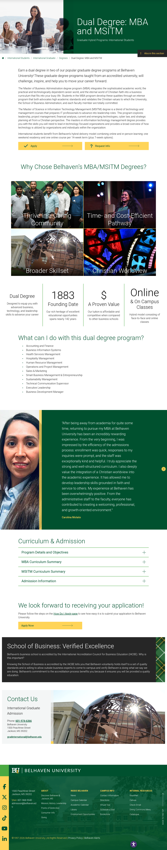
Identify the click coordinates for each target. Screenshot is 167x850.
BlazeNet (134, 795)
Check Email (135, 805)
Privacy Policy (75, 838)
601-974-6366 (24, 720)
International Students (18, 58)
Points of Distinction (50, 808)
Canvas (133, 800)
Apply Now (27, 625)
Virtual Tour (105, 805)
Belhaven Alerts (92, 838)
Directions (104, 800)
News (73, 795)
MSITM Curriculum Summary (43, 571)
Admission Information (39, 581)
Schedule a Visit (107, 809)
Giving (44, 817)
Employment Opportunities (83, 814)
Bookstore (105, 814)
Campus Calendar (79, 800)
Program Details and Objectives (45, 552)
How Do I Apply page (65, 613)
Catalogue (134, 814)
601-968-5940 (25, 800)
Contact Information (109, 795)
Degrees (63, 58)
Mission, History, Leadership (53, 803)
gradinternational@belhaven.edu (24, 736)
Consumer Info (48, 812)
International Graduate (44, 58)
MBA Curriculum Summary (41, 562)
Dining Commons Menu (140, 809)
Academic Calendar (80, 805)
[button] (164, 469)
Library (74, 809)
